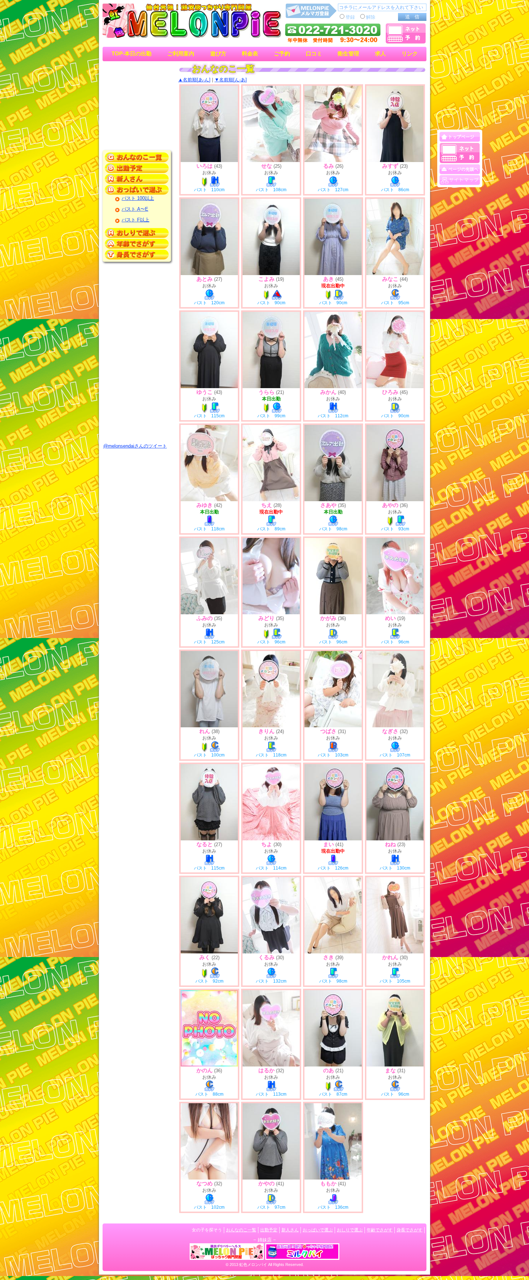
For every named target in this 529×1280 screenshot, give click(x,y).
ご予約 (282, 54)
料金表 (250, 54)
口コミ (314, 54)
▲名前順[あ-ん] (194, 79)
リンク (410, 54)
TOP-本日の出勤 (132, 54)
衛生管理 (348, 54)
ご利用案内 (180, 54)
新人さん (290, 1229)
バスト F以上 (135, 220)
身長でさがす (409, 1229)
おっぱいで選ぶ (318, 1229)
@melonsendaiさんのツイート (135, 446)
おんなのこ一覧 (241, 1229)
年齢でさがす (380, 1229)
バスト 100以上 (138, 198)
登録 (350, 17)
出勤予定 (268, 1229)
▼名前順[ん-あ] (230, 79)
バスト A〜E (135, 209)
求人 (380, 54)
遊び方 (218, 54)
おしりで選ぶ (350, 1229)
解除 (370, 17)
